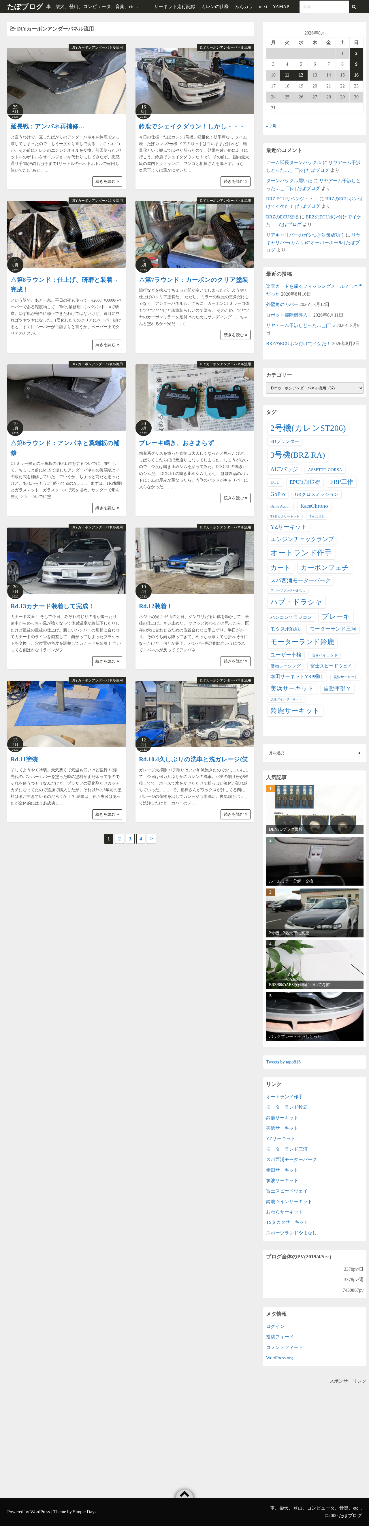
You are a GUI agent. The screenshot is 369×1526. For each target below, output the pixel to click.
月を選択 (276, 753)
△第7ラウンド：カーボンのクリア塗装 (193, 279)
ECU (275, 482)
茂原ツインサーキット (286, 699)
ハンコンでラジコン (291, 617)
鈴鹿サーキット (295, 710)
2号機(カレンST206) (308, 428)
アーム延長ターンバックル (293, 162)
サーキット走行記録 (174, 6)
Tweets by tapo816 (283, 1061)
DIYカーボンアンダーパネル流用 (97, 47)
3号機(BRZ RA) (297, 454)
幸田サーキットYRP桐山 (297, 676)
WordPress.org (279, 1357)
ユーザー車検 (286, 655)
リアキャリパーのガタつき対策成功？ (305, 235)
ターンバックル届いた (289, 180)
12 (301, 75)
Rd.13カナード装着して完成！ (52, 606)
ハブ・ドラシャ (296, 602)
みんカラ (244, 6)
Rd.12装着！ (156, 606)
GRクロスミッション (316, 494)
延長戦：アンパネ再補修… (47, 126)
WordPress (40, 1511)
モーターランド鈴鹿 (302, 642)
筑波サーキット (346, 677)
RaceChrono (314, 506)
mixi (263, 6)
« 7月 (271, 126)
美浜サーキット (292, 688)
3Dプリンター (284, 441)
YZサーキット (288, 527)
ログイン (275, 1326)
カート (280, 567)
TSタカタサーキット (285, 516)
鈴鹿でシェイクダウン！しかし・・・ (192, 126)
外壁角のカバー (282, 304)
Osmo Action (280, 506)
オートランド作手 (301, 552)
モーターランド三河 (333, 629)
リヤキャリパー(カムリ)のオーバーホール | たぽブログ (313, 243)
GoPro (277, 494)
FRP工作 (341, 481)
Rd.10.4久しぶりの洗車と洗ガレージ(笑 (193, 759)
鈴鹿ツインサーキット (289, 1201)
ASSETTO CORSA (325, 469)
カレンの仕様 (215, 6)
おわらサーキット (284, 1211)
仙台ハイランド (324, 655)
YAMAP (281, 6)
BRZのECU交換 (282, 216)
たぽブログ (25, 6)
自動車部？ (337, 689)
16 (356, 75)
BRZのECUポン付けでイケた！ (298, 343)
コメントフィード (284, 1347)
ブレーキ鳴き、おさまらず (176, 442)
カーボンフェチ (325, 567)
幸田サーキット (282, 1170)
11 (287, 75)
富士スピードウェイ (331, 666)
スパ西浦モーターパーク (300, 580)
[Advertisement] (314, 1425)
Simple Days (84, 1511)
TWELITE (316, 516)
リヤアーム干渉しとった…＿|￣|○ (300, 325)
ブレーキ (336, 616)
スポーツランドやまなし (287, 590)
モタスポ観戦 (285, 629)
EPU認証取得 (305, 482)
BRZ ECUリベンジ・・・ (292, 198)
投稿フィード (280, 1336)
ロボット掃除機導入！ (289, 315)
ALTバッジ (284, 469)
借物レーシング (285, 666)
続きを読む (106, 181)
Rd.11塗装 (24, 759)
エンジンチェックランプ (302, 539)
